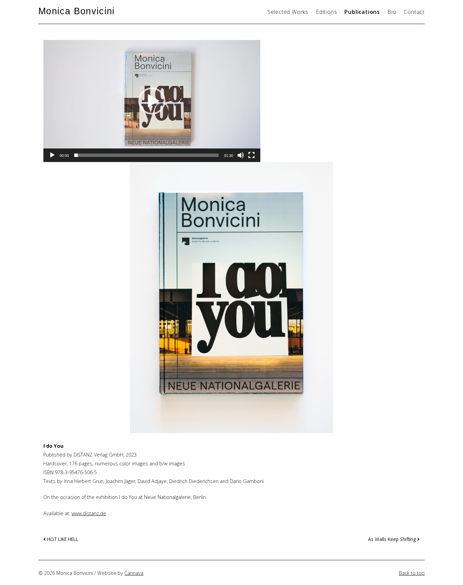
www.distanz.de (89, 513)
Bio (391, 12)
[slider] (146, 155)
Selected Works (287, 12)
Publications (362, 12)
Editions (326, 12)
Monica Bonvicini (76, 11)
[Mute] (240, 155)
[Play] (52, 155)
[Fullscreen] (251, 155)
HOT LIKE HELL (62, 539)
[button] (151, 101)
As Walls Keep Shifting (392, 539)
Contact (414, 12)
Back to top (412, 573)
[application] (151, 101)
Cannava (133, 573)
